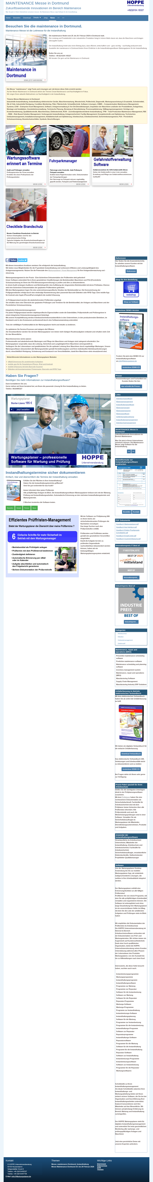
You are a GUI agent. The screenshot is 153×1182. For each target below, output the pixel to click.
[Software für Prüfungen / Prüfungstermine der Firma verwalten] (26, 168)
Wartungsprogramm (123, 411)
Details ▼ (37, 18)
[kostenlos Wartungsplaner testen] (131, 350)
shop (46, 18)
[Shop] (131, 297)
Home (8, 18)
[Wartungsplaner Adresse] (24, 1174)
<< (58, 18)
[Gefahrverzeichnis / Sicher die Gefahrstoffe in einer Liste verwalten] (112, 167)
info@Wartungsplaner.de (128, 361)
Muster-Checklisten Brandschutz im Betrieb (23, 233)
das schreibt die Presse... (131, 386)
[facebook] (12, 261)
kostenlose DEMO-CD (131, 367)
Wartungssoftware (122, 414)
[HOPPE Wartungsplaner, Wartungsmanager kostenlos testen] (131, 741)
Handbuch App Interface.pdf (126, 527)
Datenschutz (102, 1166)
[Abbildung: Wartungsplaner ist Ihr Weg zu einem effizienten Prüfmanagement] (42, 577)
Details (19, 508)
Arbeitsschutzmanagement (126, 423)
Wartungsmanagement (124, 402)
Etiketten (121, 637)
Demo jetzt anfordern (33, 80)
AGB (99, 1168)
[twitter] (22, 261)
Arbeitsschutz (122, 633)
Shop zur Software (131, 302)
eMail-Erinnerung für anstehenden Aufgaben (25, 362)
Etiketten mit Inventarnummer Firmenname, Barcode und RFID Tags (34, 369)
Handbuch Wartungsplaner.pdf (127, 524)
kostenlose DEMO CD (131, 769)
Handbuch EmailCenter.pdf (126, 536)
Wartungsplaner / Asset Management (62, 270)
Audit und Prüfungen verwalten (18, 170)
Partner (26, 508)
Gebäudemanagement (125, 640)
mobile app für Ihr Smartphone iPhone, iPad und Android (30, 364)
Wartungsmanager (123, 408)
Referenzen (131, 271)
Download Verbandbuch (131, 754)
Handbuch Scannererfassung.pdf (128, 539)
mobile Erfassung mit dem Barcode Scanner (25, 367)
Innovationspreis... (131, 577)
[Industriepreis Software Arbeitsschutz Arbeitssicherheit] (131, 616)
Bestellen (16, 18)
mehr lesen (37, 184)
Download (27, 18)
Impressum (101, 1164)
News (52, 18)
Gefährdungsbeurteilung (125, 417)
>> (63, 18)
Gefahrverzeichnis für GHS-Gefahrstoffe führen (110, 170)
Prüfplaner (126, 797)
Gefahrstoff (121, 643)
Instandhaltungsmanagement (127, 420)
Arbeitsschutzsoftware (124, 399)
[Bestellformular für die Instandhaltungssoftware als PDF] (131, 507)
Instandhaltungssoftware (125, 405)
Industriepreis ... (131, 622)
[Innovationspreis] (131, 572)
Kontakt (136, 512)
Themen (100, 1169)
